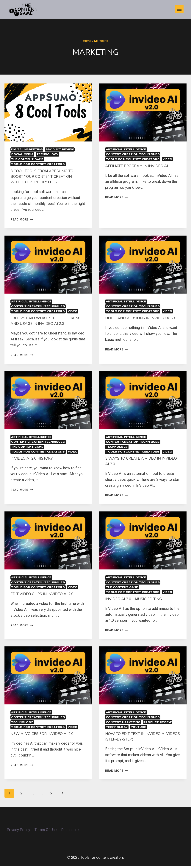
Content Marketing (123, 722)
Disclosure (70, 830)
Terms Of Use (46, 830)
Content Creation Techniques (133, 154)
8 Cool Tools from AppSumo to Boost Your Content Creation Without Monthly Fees (41, 176)
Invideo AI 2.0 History (31, 458)
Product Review (60, 149)
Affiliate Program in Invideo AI (136, 165)
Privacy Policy (18, 830)
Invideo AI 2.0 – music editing (133, 598)
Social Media (22, 154)
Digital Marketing (27, 149)
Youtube (138, 727)
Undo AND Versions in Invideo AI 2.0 (140, 318)
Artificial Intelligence (126, 149)
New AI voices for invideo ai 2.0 (41, 733)
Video (167, 159)
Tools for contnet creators (38, 164)
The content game (27, 159)
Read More (21, 219)
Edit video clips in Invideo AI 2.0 (41, 593)
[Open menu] (179, 9)
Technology (47, 154)
